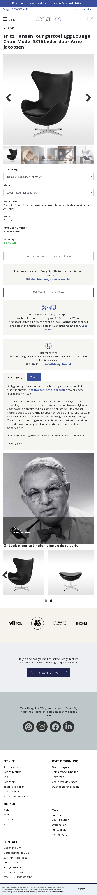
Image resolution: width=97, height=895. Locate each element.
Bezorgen (58, 776)
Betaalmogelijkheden (65, 771)
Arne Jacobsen (55, 389)
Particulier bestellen (15, 796)
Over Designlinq (61, 767)
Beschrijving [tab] (14, 377)
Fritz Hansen (10, 220)
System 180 (59, 824)
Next (88, 98)
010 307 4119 (21, 9)
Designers (9, 781)
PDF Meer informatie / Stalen (48, 292)
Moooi (56, 810)
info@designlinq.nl (58, 364)
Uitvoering (10, 169)
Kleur (6, 185)
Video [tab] (33, 377)
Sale (6, 776)
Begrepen (81, 889)
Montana (8, 819)
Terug (10, 27)
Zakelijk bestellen (14, 786)
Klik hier (17, 3)
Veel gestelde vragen (64, 781)
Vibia (6, 809)
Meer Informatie (58, 891)
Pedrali (7, 814)
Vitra (6, 824)
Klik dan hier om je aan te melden (48, 279)
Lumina (56, 815)
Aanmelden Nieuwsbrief (48, 672)
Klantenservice (83, 9)
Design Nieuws (12, 771)
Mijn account (11, 791)
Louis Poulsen (60, 819)
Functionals (59, 829)
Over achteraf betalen (65, 786)
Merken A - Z (59, 834)
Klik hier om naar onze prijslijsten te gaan (48, 256)
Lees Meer (14, 443)
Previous (9, 98)
